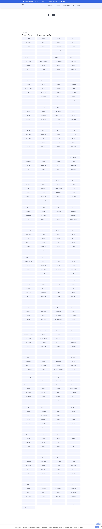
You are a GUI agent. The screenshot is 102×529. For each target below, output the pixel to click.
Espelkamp (73, 146)
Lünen (28, 296)
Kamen (28, 246)
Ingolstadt (28, 234)
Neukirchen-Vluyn (43, 330)
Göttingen (28, 184)
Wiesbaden (43, 488)
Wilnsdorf (43, 492)
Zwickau (58, 504)
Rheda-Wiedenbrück (28, 384)
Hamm (43, 192)
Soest (58, 423)
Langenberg (43, 269)
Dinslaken (28, 119)
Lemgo (58, 273)
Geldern (58, 165)
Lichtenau (73, 277)
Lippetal (28, 284)
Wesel (43, 480)
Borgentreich (73, 84)
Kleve (43, 257)
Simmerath (28, 423)
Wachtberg (73, 457)
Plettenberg (73, 365)
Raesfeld (43, 373)
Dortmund (73, 119)
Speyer (58, 427)
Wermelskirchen (58, 477)
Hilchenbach (43, 215)
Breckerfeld (73, 92)
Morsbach (74, 315)
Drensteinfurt (28, 123)
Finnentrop (43, 153)
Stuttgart (28, 438)
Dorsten (58, 119)
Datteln (73, 111)
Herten (43, 211)
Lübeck (73, 288)
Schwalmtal (28, 411)
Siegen (73, 419)
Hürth (43, 230)
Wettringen (43, 484)
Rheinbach (58, 384)
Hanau (73, 192)
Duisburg (73, 123)
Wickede (73, 484)
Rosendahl (28, 392)
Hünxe (73, 227)
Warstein (28, 469)
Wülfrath (58, 500)
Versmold (28, 454)
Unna (28, 450)
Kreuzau (73, 261)
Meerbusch (28, 307)
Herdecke (43, 207)
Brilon (58, 96)
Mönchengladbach (58, 319)
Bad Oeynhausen (73, 57)
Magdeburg (43, 296)
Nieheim (73, 338)
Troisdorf (28, 446)
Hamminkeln (58, 192)
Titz (58, 442)
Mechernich (43, 303)
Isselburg (58, 234)
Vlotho (28, 457)
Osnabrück (73, 357)
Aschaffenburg (43, 50)
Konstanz (73, 257)
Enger (58, 134)
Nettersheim (28, 327)
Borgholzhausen (28, 88)
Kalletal (73, 242)
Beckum (43, 69)
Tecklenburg (28, 442)
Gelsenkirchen (73, 165)
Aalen (43, 38)
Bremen (28, 96)
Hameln (28, 192)
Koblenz (58, 257)
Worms (28, 500)
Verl (73, 450)
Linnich (73, 280)
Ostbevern (28, 361)
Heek (28, 200)
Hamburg (73, 188)
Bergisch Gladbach (58, 73)
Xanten (43, 504)
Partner (49, 522)
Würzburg (28, 504)
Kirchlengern (28, 257)
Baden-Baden (73, 61)
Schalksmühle (58, 404)
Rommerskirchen (73, 388)
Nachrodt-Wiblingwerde (58, 323)
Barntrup (73, 65)
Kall (58, 242)
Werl (43, 477)
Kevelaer (28, 253)
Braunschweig (58, 92)
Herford (58, 207)
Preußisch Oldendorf (58, 369)
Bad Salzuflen (28, 61)
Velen (58, 450)
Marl (73, 300)
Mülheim (73, 319)
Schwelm (58, 411)
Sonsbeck (28, 427)
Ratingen (73, 373)
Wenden (73, 473)
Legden (28, 273)
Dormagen (43, 119)
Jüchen (43, 238)
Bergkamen (73, 73)
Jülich (58, 238)
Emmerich (73, 130)
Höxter (73, 223)
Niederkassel (28, 338)
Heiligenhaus (73, 200)
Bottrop (73, 88)
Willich (28, 492)
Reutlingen (73, 380)
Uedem (58, 446)
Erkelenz (28, 142)
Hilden (58, 215)
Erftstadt (58, 138)
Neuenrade (28, 330)
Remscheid (58, 380)
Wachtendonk (28, 461)
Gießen (28, 173)
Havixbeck (74, 196)
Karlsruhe (58, 246)
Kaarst (73, 238)
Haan (58, 184)
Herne (73, 207)
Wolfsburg (73, 496)
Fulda (43, 161)
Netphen (73, 323)
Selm (73, 415)
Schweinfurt (43, 411)
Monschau (58, 315)
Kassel (73, 246)
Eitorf (28, 130)
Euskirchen (58, 150)
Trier (74, 442)
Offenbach (43, 354)
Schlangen (43, 407)
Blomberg (59, 80)
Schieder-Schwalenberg (28, 407)
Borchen (58, 84)
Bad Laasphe (43, 57)
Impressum (50, 524)
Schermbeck (73, 404)
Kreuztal (28, 265)
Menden (58, 307)
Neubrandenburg (58, 327)
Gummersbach (43, 180)
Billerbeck (28, 80)
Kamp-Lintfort (43, 246)
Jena (28, 238)
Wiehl (28, 488)
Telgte (43, 442)
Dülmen (43, 127)
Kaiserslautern (28, 242)
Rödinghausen (28, 396)
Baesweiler (28, 65)
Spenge (43, 427)
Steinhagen (58, 430)
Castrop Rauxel (73, 103)
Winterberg (73, 492)
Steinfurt (43, 430)
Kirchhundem (73, 253)
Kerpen (73, 250)
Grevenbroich (73, 177)
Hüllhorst (58, 227)
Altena (28, 46)
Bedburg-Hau (73, 69)
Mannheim (73, 296)
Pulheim (73, 369)
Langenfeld (58, 269)
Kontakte (78, 5)
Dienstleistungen (66, 5)
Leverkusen (58, 277)
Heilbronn (58, 200)
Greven (58, 177)
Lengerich (74, 273)
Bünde (43, 103)
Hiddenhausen (28, 215)
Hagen (73, 184)
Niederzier (58, 338)
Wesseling (58, 480)
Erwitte (28, 146)
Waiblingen (58, 461)
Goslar (73, 173)
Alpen (58, 42)
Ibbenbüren (58, 230)
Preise (73, 5)
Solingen (73, 423)
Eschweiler (43, 146)
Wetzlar (58, 484)
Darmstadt (58, 111)
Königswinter (43, 265)
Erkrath (43, 142)
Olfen (28, 357)
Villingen (73, 454)
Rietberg (58, 388)
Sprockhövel (73, 427)
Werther (28, 480)
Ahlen (73, 38)
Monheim (43, 315)
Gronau (28, 180)
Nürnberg (74, 346)
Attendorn (74, 50)
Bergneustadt (28, 77)
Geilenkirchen (43, 165)
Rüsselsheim (58, 396)
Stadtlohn (28, 430)
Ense (43, 138)
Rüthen (73, 396)
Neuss (43, 334)
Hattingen (58, 196)
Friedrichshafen (73, 157)
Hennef (28, 207)
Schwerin (73, 411)
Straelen (58, 434)
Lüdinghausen (43, 292)
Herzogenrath (73, 211)
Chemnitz (43, 107)
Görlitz (73, 180)
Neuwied (58, 334)
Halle (28, 188)
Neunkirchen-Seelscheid (28, 334)
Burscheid (59, 100)
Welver (58, 473)
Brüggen (73, 96)
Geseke (58, 169)
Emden (58, 130)
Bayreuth (28, 69)
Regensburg (28, 380)
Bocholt (73, 80)
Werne (73, 477)
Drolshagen (58, 123)
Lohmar (58, 284)
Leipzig (43, 273)
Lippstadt (43, 284)
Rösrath (43, 396)
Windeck (58, 492)
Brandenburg (43, 92)
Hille (28, 219)
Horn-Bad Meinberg (73, 219)
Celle (28, 107)
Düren (58, 127)
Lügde (58, 292)
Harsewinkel (43, 196)
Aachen (28, 38)
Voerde (43, 457)
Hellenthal (58, 203)
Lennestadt (28, 277)
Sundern (43, 438)
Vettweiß (43, 454)
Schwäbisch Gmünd (43, 415)
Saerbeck (43, 400)
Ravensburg (28, 377)
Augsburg (28, 53)
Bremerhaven (43, 96)
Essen (28, 150)
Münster (43, 323)
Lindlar (43, 280)
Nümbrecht (58, 346)
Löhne (58, 288)
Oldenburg (73, 354)
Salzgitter (58, 400)
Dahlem (43, 111)
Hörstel (43, 223)
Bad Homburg (73, 53)
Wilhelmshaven (58, 488)
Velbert (43, 450)
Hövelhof (58, 223)
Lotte (73, 284)
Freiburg (43, 157)
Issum (73, 234)
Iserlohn (43, 234)
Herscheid (28, 211)
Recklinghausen (58, 377)
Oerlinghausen (28, 354)
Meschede (28, 311)
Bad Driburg (58, 53)
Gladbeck (43, 173)
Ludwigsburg (28, 288)
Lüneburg (74, 292)
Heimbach (28, 203)
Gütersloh (43, 184)
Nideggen (73, 334)
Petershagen (28, 365)
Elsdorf (43, 130)
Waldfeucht (28, 465)
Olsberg (58, 357)
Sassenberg (43, 404)
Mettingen (43, 311)
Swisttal (58, 438)
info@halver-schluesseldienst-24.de (31, 1)
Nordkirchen (58, 342)
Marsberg (28, 303)
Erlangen (58, 142)
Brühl (28, 100)
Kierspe (58, 253)
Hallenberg (43, 188)
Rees (73, 377)
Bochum (28, 84)
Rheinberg (73, 384)
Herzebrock (58, 211)
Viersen (58, 454)
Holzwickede (43, 219)
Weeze (58, 469)
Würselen (73, 500)
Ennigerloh (28, 138)
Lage (74, 265)
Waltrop (43, 465)
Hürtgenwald (28, 230)
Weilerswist (28, 473)
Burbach (43, 100)
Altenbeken (43, 46)
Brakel (28, 92)
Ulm (73, 446)
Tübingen (43, 446)
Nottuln (28, 346)
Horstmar (28, 223)
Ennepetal (74, 134)
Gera (28, 169)
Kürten (58, 265)
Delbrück (28, 115)
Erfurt (73, 138)
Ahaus (58, 38)
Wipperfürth (28, 496)
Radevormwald (28, 373)
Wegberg (73, 469)
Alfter (43, 42)
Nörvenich (43, 346)
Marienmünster (58, 300)
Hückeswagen (43, 227)
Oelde (58, 350)
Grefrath (28, 177)
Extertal (28, 153)
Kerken (58, 250)
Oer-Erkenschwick (73, 350)
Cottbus (28, 111)
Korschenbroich (28, 261)
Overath (43, 361)
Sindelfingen (43, 423)
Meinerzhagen (43, 307)
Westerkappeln (73, 480)
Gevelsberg (73, 169)
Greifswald (43, 177)
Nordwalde (73, 342)
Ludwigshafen (43, 288)
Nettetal (43, 327)
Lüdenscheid (28, 292)
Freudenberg (58, 157)
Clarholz (58, 107)
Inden (73, 230)
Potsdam (43, 369)
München (28, 323)
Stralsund (73, 434)
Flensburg (58, 153)
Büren (58, 103)
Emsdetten (28, 134)
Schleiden (58, 407)
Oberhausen (28, 350)
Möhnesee (43, 319)
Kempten (43, 250)
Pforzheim (43, 365)
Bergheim (43, 73)
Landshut (28, 269)
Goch (58, 173)
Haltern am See (58, 188)
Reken (43, 380)
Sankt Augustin (28, 404)
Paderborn (58, 361)
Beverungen (58, 77)
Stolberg (43, 434)
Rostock (58, 392)
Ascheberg (58, 50)
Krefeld (58, 261)
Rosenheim (43, 392)
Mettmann (58, 311)
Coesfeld (73, 107)
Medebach (73, 303)
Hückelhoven (28, 227)
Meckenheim (58, 303)
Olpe (43, 357)
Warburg (58, 465)
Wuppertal (43, 500)
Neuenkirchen (73, 327)
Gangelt (73, 161)
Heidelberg (43, 200)
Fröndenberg (28, 161)
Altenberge (58, 46)
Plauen (58, 365)
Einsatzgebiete (57, 5)
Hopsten (58, 219)
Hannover (28, 196)
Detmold (73, 115)
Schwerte (28, 415)
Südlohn (73, 438)
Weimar (43, 473)
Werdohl (28, 477)
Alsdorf (73, 42)
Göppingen (58, 180)
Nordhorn (43, 342)
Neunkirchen (73, 330)
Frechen (28, 157)
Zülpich (73, 504)
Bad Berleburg (43, 53)
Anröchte (73, 46)
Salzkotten (73, 400)
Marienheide (43, 300)
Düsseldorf (73, 127)
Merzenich (73, 307)
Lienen (28, 280)
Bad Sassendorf (43, 61)
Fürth (58, 161)
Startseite (50, 5)
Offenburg (58, 354)
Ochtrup (43, 350)
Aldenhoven (28, 42)
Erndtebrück (73, 142)
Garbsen (28, 165)
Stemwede (28, 434)
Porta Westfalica (28, 369)
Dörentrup (28, 127)
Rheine (28, 388)
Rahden (58, 373)
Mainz (58, 296)
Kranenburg (43, 261)
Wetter (28, 484)
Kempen (28, 250)
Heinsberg (43, 203)
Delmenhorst (43, 115)
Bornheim (59, 88)
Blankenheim (43, 80)
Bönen (28, 103)
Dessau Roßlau (58, 115)
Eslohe (58, 146)
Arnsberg (28, 50)
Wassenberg (43, 469)
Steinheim (74, 430)
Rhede (43, 384)
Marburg (28, 300)
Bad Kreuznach (28, 57)
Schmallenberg (73, 407)
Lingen (58, 280)
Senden (28, 419)
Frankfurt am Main (73, 153)
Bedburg (58, 69)
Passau (73, 361)
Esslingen (43, 150)
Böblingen (73, 100)
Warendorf (73, 465)
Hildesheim (73, 215)
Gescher (43, 169)
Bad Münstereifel (58, 57)
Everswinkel (73, 150)
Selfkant (58, 415)
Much (28, 319)
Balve (43, 65)
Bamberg (58, 65)
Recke (43, 377)
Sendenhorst (43, 419)
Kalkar (43, 242)
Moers (28, 315)
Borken (43, 88)
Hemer (73, 203)
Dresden (43, 123)
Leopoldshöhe (43, 277)
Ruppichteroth (73, 392)
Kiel (43, 253)
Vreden (58, 457)
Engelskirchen (43, 134)
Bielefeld (73, 77)
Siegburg (58, 419)
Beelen (28, 73)
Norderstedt (28, 342)
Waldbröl (73, 461)
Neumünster (58, 330)
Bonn (43, 84)
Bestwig (43, 77)
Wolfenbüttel (58, 496)
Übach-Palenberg (28, 507)
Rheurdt (43, 388)
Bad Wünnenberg (58, 61)
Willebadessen (73, 488)
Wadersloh (43, 461)
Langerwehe (73, 269)
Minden (73, 311)
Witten (43, 496)
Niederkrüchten (43, 338)
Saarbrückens (28, 400)
